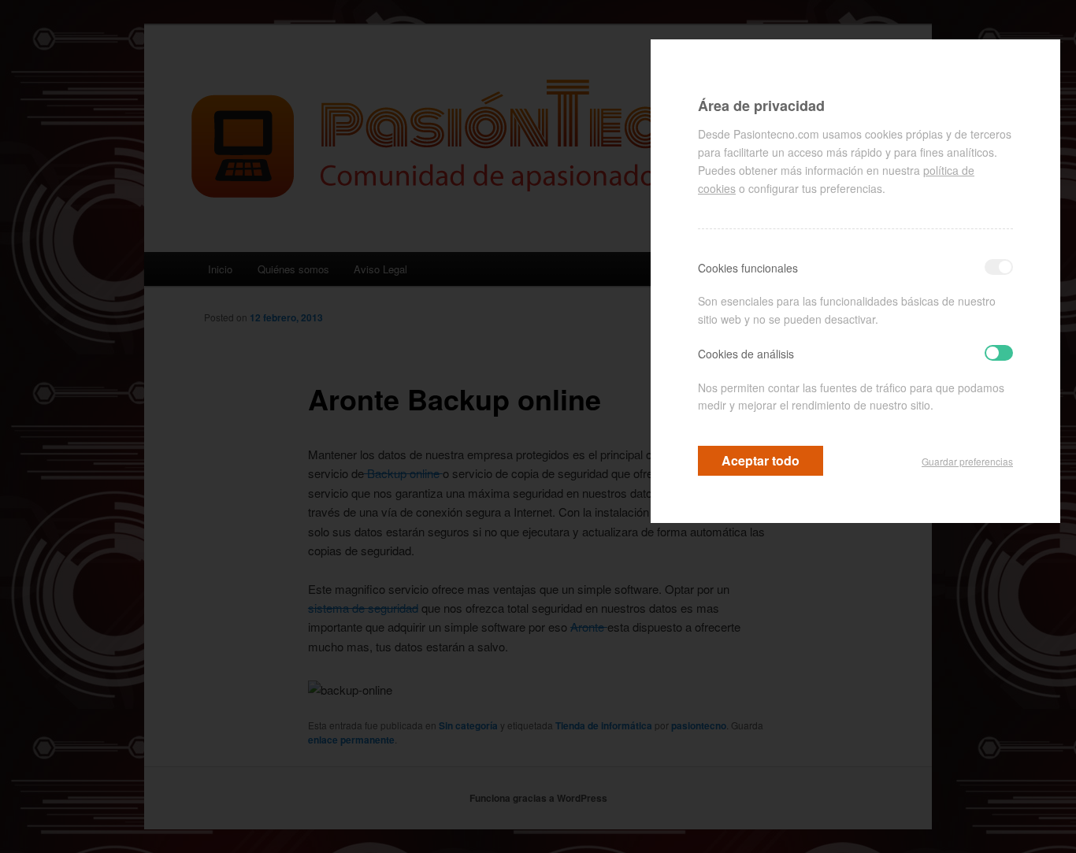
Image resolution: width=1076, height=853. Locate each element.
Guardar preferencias (967, 461)
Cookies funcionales (748, 268)
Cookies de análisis (746, 354)
